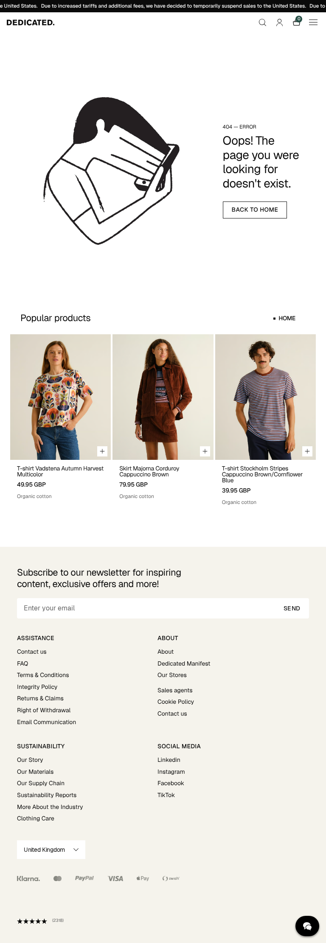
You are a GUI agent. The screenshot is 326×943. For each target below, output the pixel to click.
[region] (163, 420)
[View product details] (60, 480)
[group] (60, 420)
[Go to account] (279, 22)
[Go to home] (30, 22)
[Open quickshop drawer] (102, 451)
